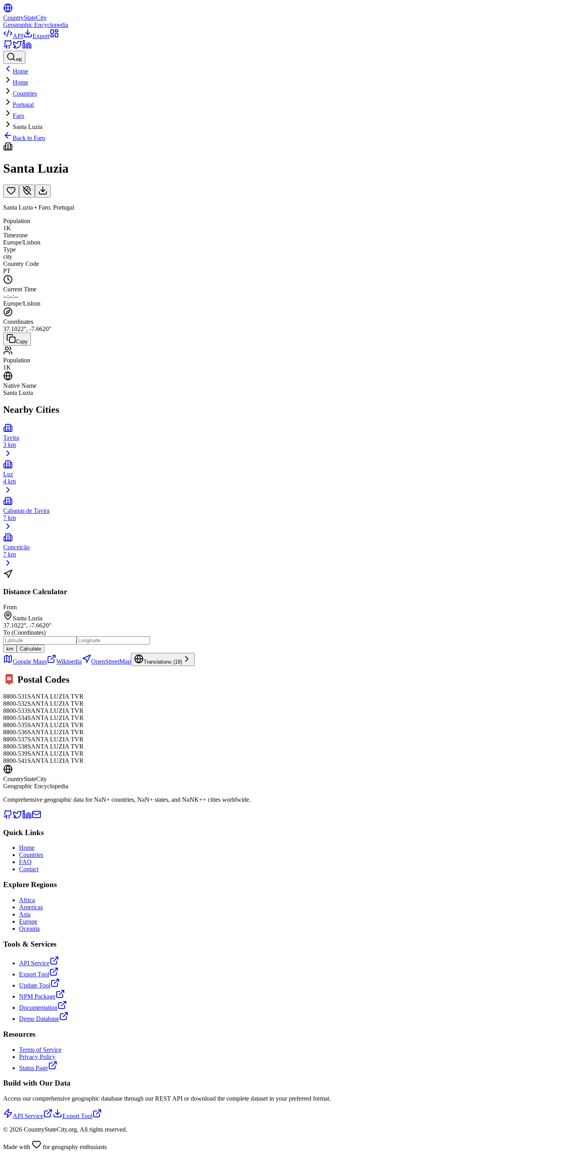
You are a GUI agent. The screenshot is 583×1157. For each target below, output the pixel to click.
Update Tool (34, 985)
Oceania (29, 928)
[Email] (36, 817)
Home (20, 82)
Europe (28, 921)
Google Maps (30, 661)
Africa (27, 900)
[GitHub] (8, 47)
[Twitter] (17, 47)
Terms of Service (40, 1049)
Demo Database (39, 1018)
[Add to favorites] (11, 191)
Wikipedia (69, 661)
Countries (25, 93)
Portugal (23, 104)
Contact (28, 869)
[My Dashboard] (54, 36)
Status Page (33, 1068)
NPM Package (37, 996)
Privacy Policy (37, 1056)
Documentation (38, 1007)
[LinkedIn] (27, 47)
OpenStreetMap (111, 661)
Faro (18, 115)
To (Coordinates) (24, 632)
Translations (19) (163, 662)
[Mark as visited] (27, 191)
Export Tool (34, 974)
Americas (31, 907)
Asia (25, 914)
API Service (34, 963)
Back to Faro (29, 138)
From (10, 607)
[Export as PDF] (43, 191)
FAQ (25, 862)
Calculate (30, 649)
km (9, 649)
